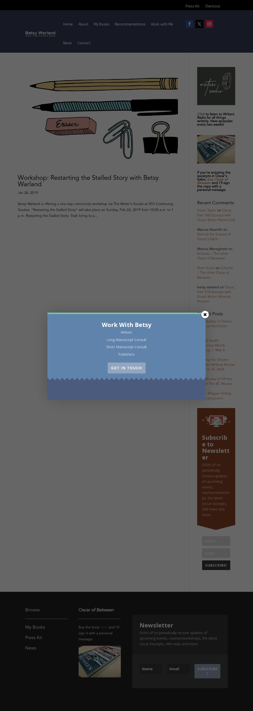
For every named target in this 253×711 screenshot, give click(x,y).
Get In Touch (126, 368)
